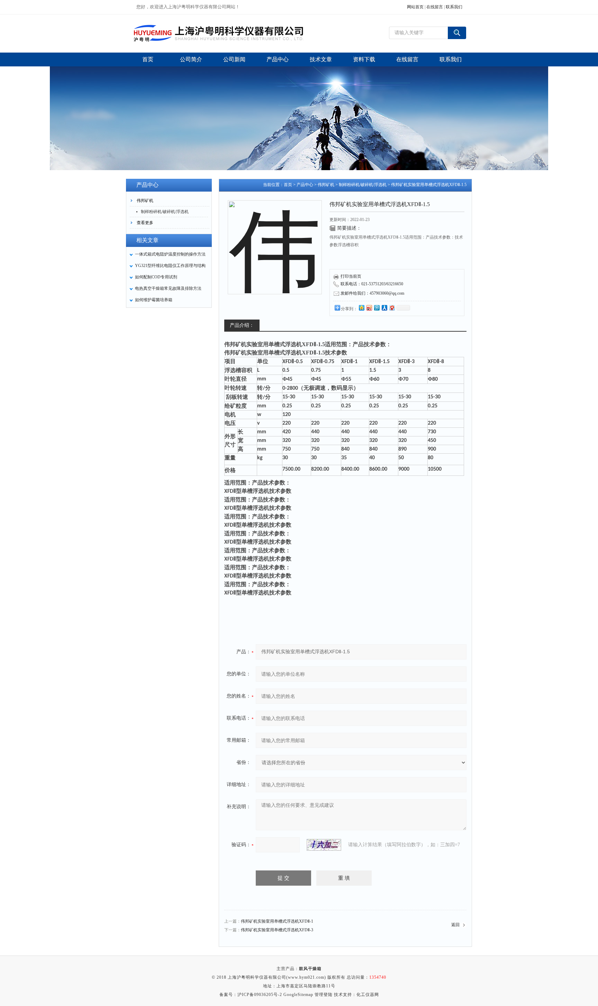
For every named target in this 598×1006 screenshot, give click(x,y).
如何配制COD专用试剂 (156, 277)
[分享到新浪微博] (369, 307)
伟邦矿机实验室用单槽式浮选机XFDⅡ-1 (277, 921)
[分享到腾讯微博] (376, 307)
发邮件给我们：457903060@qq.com (372, 293)
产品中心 (305, 184)
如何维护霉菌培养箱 (153, 299)
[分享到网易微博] (392, 307)
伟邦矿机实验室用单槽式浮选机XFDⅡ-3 (277, 929)
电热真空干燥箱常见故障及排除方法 (168, 288)
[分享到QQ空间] (361, 307)
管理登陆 (324, 994)
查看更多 (145, 222)
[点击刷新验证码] (324, 845)
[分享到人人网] (384, 307)
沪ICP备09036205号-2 (259, 994)
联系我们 (454, 6)
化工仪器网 (367, 994)
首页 (288, 184)
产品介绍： (242, 325)
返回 (455, 924)
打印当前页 (351, 276)
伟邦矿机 (145, 200)
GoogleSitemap (298, 994)
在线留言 (434, 6)
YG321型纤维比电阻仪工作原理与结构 (170, 265)
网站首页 (415, 6)
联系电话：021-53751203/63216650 (372, 284)
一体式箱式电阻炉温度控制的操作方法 (170, 254)
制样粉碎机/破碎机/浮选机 (165, 211)
